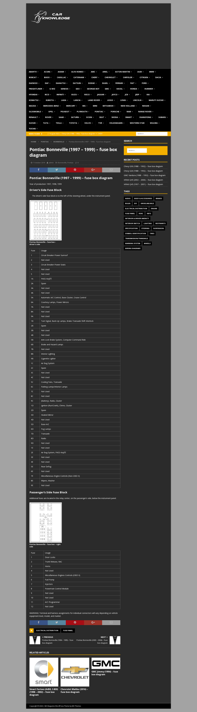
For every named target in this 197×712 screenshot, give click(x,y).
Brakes (159, 198)
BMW (151, 71)
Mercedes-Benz (51, 106)
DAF (47, 83)
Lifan (123, 100)
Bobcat (33, 77)
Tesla (59, 123)
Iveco (87, 94)
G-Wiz (52, 88)
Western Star (137, 123)
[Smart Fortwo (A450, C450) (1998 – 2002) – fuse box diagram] (43, 672)
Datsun (77, 83)
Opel (50, 111)
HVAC (141, 213)
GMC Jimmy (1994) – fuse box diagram (105, 673)
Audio (128, 198)
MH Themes (76, 706)
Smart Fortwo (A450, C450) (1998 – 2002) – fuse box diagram (43, 692)
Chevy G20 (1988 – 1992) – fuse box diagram (143, 171)
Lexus (110, 100)
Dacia (158, 77)
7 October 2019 (39, 162)
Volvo (87, 123)
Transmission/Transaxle (136, 238)
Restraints (160, 223)
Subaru (162, 117)
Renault (33, 117)
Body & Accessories (143, 198)
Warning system (132, 243)
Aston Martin (122, 71)
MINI (95, 106)
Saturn (75, 117)
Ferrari (119, 83)
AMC (93, 71)
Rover (48, 117)
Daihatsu (61, 83)
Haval (119, 88)
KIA (148, 94)
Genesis (64, 88)
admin (51, 162)
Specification (131, 228)
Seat (101, 117)
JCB (126, 94)
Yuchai (32, 128)
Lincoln (137, 100)
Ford (144, 83)
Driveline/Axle (147, 203)
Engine (154, 208)
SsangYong (145, 117)
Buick (47, 77)
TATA (45, 123)
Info (149, 213)
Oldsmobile (35, 111)
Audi (139, 71)
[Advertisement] (98, 49)
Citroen (144, 77)
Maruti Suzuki (156, 100)
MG (84, 106)
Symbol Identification (135, 233)
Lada (63, 100)
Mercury (70, 106)
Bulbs (127, 203)
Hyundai (33, 94)
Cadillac (61, 77)
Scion (89, 117)
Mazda (32, 106)
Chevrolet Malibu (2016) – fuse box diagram (74, 690)
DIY (135, 203)
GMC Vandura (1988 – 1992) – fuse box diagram (145, 175)
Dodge (91, 83)
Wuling (154, 123)
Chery (94, 77)
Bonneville (62, 162)
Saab (61, 117)
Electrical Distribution (47, 630)
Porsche (115, 111)
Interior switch (132, 223)
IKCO (47, 94)
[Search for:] (152, 133)
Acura (47, 71)
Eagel (105, 83)
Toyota (73, 123)
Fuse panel (68, 630)
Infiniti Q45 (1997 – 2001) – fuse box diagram (143, 184)
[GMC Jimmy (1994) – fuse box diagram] (106, 663)
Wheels (147, 243)
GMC (107, 88)
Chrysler (127, 77)
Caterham (78, 77)
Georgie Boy (93, 88)
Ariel (105, 71)
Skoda (114, 117)
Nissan (145, 106)
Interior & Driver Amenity (137, 218)
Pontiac (99, 111)
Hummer (148, 88)
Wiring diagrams (132, 248)
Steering (145, 228)
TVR (100, 123)
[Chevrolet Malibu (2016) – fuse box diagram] (75, 672)
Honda (133, 88)
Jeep (137, 94)
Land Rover (94, 100)
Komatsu (33, 100)
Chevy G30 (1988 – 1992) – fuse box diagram (143, 166)
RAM (129, 111)
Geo (78, 88)
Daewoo (33, 83)
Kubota (50, 100)
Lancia (77, 100)
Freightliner (35, 88)
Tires (152, 233)
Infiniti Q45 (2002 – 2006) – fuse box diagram (143, 180)
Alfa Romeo (77, 71)
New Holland (128, 106)
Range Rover (144, 111)
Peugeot (65, 111)
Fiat (132, 83)
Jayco (114, 94)
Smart (128, 117)
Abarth (33, 71)
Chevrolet (110, 77)
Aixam (61, 71)
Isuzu (74, 94)
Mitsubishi (108, 106)
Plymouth (82, 111)
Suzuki (32, 123)
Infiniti (60, 94)
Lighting (148, 223)
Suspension (158, 228)
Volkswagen (115, 123)
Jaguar (100, 94)
